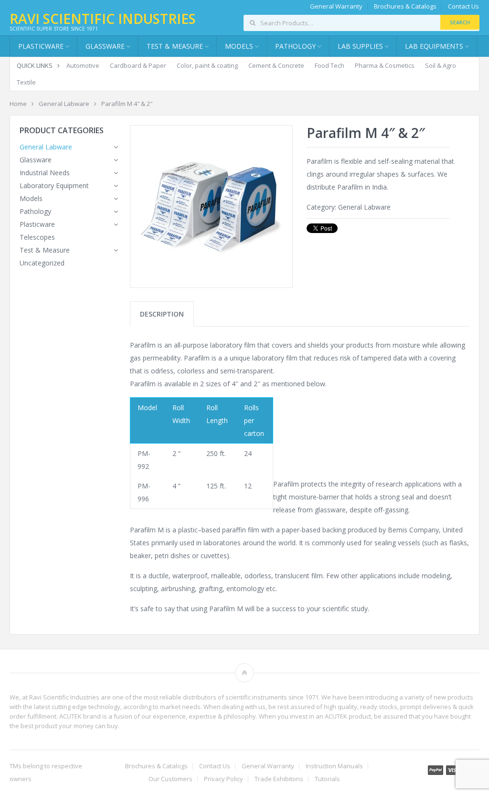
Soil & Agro (440, 65)
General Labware (64, 103)
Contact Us (463, 6)
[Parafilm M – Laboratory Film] (211, 206)
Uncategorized (42, 262)
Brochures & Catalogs (405, 6)
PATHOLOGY (295, 46)
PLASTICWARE (41, 46)
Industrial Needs (45, 172)
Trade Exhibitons (279, 779)
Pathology (35, 211)
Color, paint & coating (207, 65)
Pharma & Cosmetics (385, 65)
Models (31, 198)
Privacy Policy (223, 779)
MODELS (239, 46)
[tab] (162, 314)
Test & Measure (45, 249)
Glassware (105, 46)
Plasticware (37, 224)
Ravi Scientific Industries (103, 18)
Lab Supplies (360, 46)
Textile (26, 82)
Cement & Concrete (276, 65)
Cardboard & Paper (138, 65)
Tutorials (327, 779)
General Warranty (336, 6)
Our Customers (170, 779)
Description (162, 313)
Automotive (82, 65)
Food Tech (329, 65)
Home (18, 103)
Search (460, 22)
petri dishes (172, 555)
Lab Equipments (434, 46)
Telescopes (37, 237)
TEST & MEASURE (175, 46)
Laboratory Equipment (54, 185)
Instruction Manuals (334, 766)
